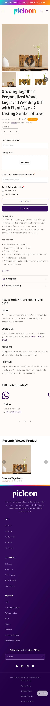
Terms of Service (12, 635)
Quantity (5, 127)
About (7, 624)
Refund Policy (26, 686)
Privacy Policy (26, 681)
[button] (3, 11)
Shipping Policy (27, 691)
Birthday (8, 564)
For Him (8, 531)
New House (10, 586)
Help (7, 602)
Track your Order (12, 607)
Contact (8, 630)
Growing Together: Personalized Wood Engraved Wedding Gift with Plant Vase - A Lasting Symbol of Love (16, 478)
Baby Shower (10, 580)
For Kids (8, 542)
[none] (9, 79)
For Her (8, 526)
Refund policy (11, 613)
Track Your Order (12, 641)
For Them (9, 548)
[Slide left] (19, 421)
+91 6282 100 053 (14, 412)
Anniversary (10, 575)
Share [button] (7, 271)
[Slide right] (30, 421)
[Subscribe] (42, 657)
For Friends (10, 537)
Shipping (14, 122)
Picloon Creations (34, 677)
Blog (7, 618)
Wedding (9, 569)
